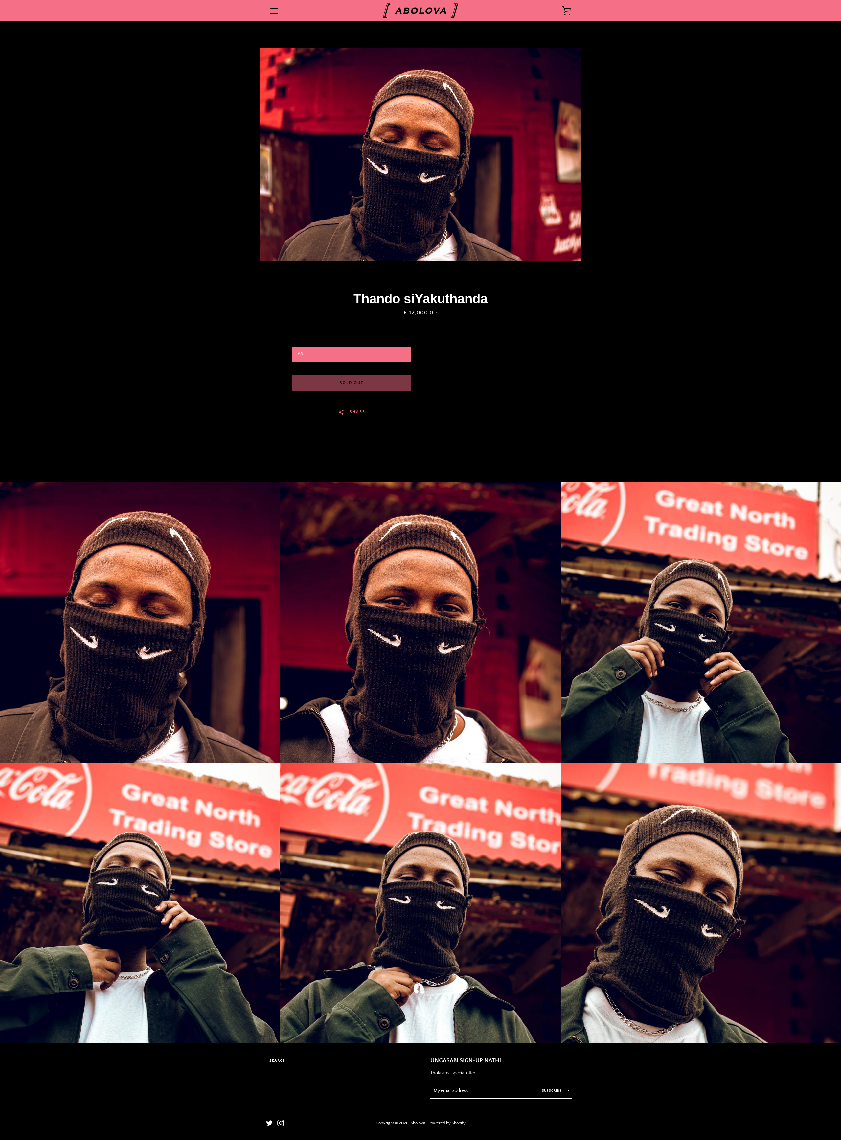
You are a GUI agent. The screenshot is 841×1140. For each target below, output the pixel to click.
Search (277, 1061)
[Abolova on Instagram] (280, 1123)
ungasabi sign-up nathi (465, 1061)
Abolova (418, 1123)
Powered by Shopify (447, 1123)
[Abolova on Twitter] (269, 1123)
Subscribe (552, 1091)
